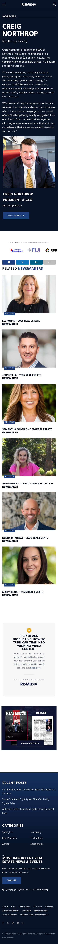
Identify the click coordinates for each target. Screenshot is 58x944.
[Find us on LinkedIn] (23, 923)
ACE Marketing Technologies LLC (34, 915)
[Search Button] (54, 4)
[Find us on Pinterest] (18, 923)
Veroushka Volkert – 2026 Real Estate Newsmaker (28, 485)
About (5, 907)
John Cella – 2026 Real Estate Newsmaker (21, 377)
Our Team (38, 907)
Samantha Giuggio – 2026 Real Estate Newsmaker (27, 431)
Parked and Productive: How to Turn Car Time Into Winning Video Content (29, 642)
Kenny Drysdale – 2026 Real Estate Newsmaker (25, 539)
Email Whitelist (40, 911)
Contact (49, 907)
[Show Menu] (3, 4)
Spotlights (7, 833)
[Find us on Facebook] (3, 923)
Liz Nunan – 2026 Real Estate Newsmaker (21, 322)
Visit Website (16, 216)
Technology (36, 838)
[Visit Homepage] (28, 4)
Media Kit (26, 911)
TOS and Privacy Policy (38, 889)
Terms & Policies (9, 915)
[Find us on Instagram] (13, 923)
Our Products (24, 907)
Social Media (37, 844)
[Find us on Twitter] (8, 923)
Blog (13, 907)
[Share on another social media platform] (49, 262)
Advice (5, 844)
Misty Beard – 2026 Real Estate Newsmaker (22, 594)
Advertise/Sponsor (10, 911)
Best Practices (9, 838)
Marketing (35, 833)
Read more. (35, 668)
